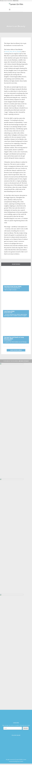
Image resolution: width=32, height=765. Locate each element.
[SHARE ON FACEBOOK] (8, 41)
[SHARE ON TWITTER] (5, 41)
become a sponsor (24, 361)
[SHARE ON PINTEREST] (11, 41)
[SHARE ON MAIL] (13, 41)
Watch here (15, 0)
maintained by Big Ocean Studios (16, 761)
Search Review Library (16, 350)
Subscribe (25, 728)
